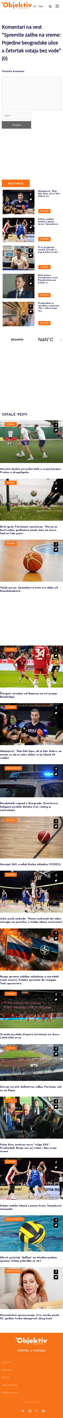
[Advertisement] (28, 375)
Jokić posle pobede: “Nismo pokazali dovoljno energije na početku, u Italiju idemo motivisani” (31, 920)
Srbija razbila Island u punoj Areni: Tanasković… (48, 221)
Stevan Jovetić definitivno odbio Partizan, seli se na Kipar (30, 1089)
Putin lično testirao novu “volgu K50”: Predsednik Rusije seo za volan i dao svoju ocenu (28, 1148)
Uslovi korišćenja (9, 1385)
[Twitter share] (56, 430)
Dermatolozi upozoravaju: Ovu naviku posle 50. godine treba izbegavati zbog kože (29, 1317)
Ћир (40, 6)
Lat (34, 6)
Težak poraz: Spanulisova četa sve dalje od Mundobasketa (29, 589)
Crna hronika (13, 768)
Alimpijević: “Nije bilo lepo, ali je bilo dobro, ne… (49, 193)
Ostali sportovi (14, 1219)
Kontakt (5, 1377)
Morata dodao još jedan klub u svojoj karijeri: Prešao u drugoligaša (30, 471)
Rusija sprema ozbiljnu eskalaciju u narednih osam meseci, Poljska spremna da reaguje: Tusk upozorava (29, 980)
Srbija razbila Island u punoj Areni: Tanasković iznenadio (31, 1207)
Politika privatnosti (10, 1392)
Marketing (6, 1369)
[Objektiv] (17, 5)
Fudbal (44, 267)
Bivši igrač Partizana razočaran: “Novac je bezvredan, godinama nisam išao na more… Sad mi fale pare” (29, 530)
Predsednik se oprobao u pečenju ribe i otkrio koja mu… (48, 307)
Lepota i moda (13, 1271)
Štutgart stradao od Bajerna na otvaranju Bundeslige (28, 695)
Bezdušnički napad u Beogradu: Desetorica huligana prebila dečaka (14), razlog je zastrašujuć (29, 806)
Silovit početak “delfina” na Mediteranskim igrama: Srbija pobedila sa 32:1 (28, 1259)
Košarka (44, 211)
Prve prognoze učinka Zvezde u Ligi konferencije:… (48, 249)
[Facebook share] (56, 425)
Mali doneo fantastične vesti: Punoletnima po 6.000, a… (48, 279)
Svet (10, 932)
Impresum (6, 1362)
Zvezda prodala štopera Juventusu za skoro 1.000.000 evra (29, 1036)
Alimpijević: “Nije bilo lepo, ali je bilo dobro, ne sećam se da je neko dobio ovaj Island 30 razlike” (31, 754)
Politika (44, 295)
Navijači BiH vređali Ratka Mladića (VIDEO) (30, 864)
